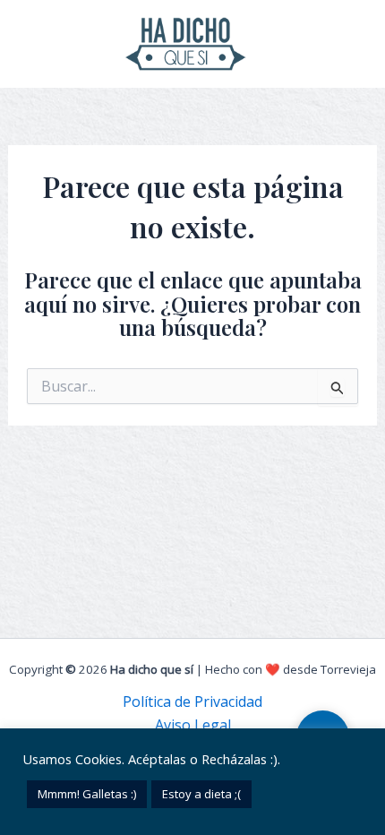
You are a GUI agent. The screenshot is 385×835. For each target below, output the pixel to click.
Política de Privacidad (192, 701)
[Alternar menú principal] (356, 44)
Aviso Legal (193, 725)
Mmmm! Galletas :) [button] (87, 794)
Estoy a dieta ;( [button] (201, 794)
